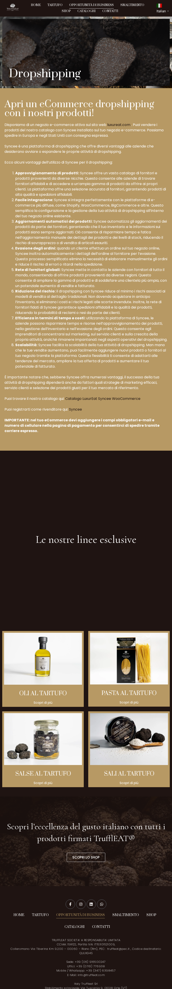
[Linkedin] (91, 904)
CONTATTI (110, 11)
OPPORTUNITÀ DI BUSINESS (91, 5)
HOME (36, 5)
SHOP (66, 11)
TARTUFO (54, 5)
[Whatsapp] (101, 904)
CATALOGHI (86, 11)
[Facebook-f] (70, 904)
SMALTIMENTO (132, 5)
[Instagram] (81, 904)
